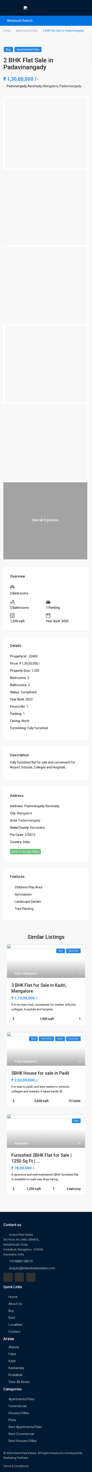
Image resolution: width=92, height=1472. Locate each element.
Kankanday (16, 1368)
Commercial (17, 1406)
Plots (12, 1420)
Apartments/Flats (26, 30)
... (64, 1091)
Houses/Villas (18, 1413)
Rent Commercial (21, 1434)
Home (7, 30)
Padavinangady (70, 86)
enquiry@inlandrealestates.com (32, 1268)
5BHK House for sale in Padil (40, 1073)
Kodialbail (15, 1375)
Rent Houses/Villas (22, 1441)
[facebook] (8, 1277)
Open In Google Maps (25, 851)
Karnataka (37, 827)
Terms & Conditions (16, 1466)
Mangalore (50, 86)
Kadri (18, 973)
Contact (14, 1332)
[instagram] (30, 1277)
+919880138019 (21, 1261)
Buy (8, 49)
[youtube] (19, 1277)
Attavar (13, 1347)
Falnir (12, 1354)
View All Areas (19, 1382)
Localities (15, 1325)
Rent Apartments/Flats (25, 1427)
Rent (11, 1318)
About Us (15, 1304)
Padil (18, 1061)
